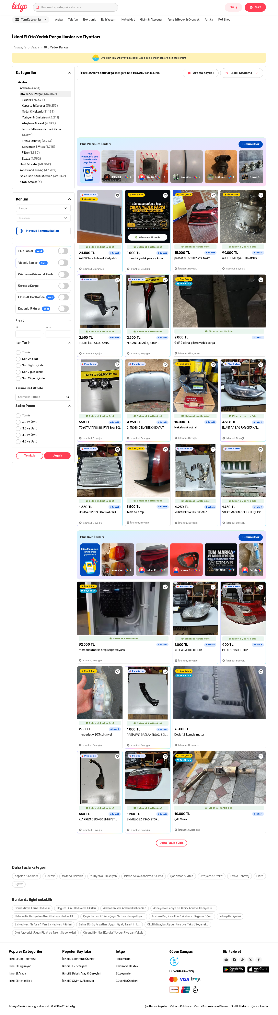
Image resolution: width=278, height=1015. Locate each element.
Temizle (29, 455)
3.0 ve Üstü (29, 422)
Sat (258, 7)
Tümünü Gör (250, 144)
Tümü (26, 352)
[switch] (63, 251)
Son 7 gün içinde (32, 372)
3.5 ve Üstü (29, 428)
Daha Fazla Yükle (172, 843)
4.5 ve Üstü (29, 441)
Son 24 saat (30, 359)
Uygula (57, 455)
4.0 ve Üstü (29, 435)
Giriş (233, 7)
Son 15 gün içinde (33, 378)
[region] (171, 166)
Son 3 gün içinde (33, 365)
